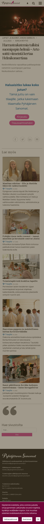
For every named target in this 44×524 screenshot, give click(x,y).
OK (38, 519)
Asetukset (27, 519)
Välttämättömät (10, 519)
